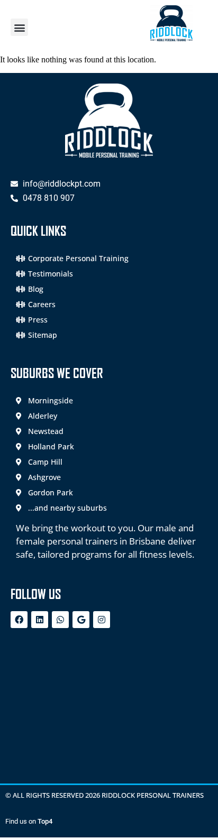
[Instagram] (101, 619)
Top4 (45, 821)
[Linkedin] (39, 619)
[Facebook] (19, 619)
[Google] (80, 619)
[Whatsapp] (60, 619)
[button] (19, 27)
